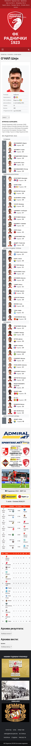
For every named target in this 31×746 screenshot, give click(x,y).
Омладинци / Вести (21, 3)
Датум (3, 506)
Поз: (3, 553)
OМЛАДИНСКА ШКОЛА (11, 733)
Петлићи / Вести (25, 5)
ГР (29, 553)
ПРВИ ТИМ (21, 730)
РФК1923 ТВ (8, 1)
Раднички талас (16, 1)
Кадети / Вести (6, 5)
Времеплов (24, 1)
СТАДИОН (14, 737)
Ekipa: (6, 553)
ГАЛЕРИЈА (7, 737)
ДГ (23, 553)
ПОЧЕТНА (8, 730)
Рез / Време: (19, 506)
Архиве (3, 643)
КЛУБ (14, 730)
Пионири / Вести (15, 5)
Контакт (16, 7)
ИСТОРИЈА (22, 733)
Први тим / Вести (10, 3)
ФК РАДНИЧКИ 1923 (15, 38)
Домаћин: (11, 506)
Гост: (24, 506)
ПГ (26, 553)
